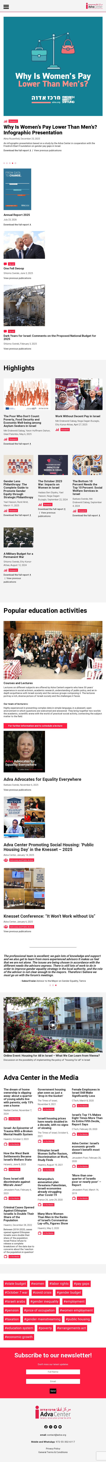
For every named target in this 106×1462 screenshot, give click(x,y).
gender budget (70, 1292)
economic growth (20, 1337)
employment (75, 1301)
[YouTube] (60, 1427)
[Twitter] (55, 1427)
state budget (16, 1283)
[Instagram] (50, 1427)
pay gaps (82, 1283)
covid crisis (43, 1292)
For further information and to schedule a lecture (35, 726)
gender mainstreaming (43, 1319)
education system (20, 1328)
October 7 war (17, 1292)
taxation (13, 1319)
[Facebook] (46, 1427)
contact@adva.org (56, 1435)
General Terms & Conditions (53, 1452)
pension (13, 1310)
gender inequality (45, 1301)
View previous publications (17, 141)
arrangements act (72, 1328)
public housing (79, 1319)
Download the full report (16, 224)
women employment (77, 1310)
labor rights (60, 1283)
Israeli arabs (16, 1301)
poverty (46, 1328)
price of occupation (40, 1310)
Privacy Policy (53, 1448)
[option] (53, 80)
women (38, 1283)
